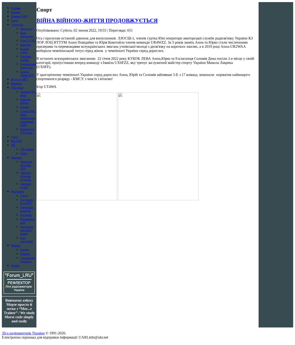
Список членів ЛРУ (27, 73)
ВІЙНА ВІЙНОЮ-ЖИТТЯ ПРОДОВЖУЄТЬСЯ (97, 21)
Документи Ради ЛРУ (26, 201)
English (15, 265)
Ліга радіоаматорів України (23, 333)
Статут (24, 195)
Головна (16, 8)
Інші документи (26, 239)
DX (13, 145)
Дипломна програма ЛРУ (26, 165)
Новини (15, 12)
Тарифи (24, 107)
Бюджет (24, 249)
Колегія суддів (24, 50)
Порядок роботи (25, 101)
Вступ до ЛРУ (19, 79)
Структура (17, 24)
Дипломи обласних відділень (25, 176)
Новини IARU (19, 16)
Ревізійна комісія (25, 58)
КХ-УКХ (16, 141)
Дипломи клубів (25, 185)
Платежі (25, 253)
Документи (17, 191)
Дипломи (16, 157)
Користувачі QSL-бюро (27, 131)
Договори (26, 215)
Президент (26, 28)
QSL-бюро (17, 87)
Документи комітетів (26, 209)
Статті (14, 20)
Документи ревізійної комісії (26, 230)
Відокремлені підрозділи (28, 66)
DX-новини (27, 149)
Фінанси (15, 245)
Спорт (14, 136)
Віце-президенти (26, 34)
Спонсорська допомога (27, 259)
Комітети (25, 44)
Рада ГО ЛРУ (28, 40)
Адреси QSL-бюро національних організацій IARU (28, 118)
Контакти (16, 83)
